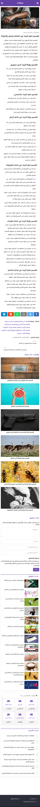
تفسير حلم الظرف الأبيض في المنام (13, 636)
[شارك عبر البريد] (23, 314)
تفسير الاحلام (27, 32)
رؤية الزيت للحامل (8, 330)
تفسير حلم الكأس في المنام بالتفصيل (15, 349)
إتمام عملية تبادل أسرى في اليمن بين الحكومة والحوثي (18, 773)
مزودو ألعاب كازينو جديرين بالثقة (14, 580)
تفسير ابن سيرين (11, 321)
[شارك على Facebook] (36, 314)
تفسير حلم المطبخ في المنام (28, 342)
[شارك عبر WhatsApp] (17, 314)
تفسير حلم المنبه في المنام (20, 406)
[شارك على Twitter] (30, 314)
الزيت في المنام (23, 321)
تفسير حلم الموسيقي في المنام (14, 589)
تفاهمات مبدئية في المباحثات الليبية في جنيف (20, 736)
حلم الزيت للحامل (23, 327)
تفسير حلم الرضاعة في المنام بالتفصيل (20, 510)
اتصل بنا (32, 799)
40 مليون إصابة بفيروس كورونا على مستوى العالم (18, 754)
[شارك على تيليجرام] (4, 314)
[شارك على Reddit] (10, 314)
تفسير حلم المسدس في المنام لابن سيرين (20, 432)
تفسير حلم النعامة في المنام (20, 458)
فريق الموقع (14, 799)
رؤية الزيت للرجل (23, 333)
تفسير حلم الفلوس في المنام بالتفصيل (20, 380)
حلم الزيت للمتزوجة (22, 330)
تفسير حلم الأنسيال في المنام (14, 654)
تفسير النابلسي (23, 324)
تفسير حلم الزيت (10, 324)
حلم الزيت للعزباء (9, 327)
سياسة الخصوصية (29, 801)
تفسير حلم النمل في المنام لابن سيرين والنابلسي (20, 484)
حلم (34, 179)
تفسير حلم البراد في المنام (16, 626)
